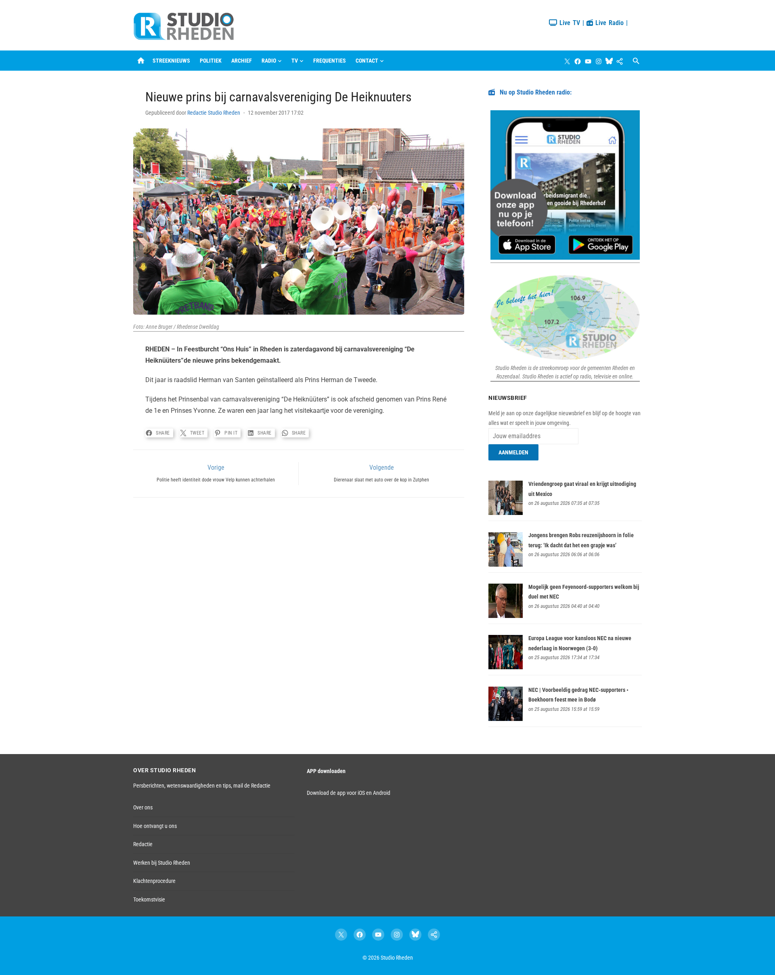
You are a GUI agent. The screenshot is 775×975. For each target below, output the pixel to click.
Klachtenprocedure (154, 881)
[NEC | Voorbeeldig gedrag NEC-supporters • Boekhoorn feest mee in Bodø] (505, 719)
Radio (269, 60)
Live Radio (608, 23)
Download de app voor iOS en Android (348, 793)
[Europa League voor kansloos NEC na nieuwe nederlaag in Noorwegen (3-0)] (505, 667)
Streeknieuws (171, 60)
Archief (241, 60)
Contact (367, 60)
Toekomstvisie (149, 899)
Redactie (143, 844)
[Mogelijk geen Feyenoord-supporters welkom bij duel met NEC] (505, 616)
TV (294, 60)
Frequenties (329, 60)
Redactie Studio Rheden (213, 112)
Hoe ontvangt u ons (155, 826)
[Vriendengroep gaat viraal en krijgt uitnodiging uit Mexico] (505, 513)
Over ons (143, 807)
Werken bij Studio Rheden (161, 862)
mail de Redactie (251, 785)
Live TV (568, 23)
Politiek (211, 60)
